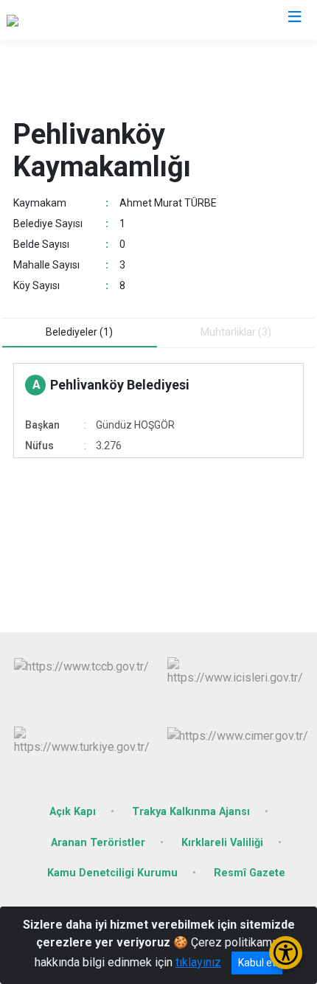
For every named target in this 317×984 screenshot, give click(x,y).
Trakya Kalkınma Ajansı (191, 811)
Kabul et (257, 963)
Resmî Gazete (249, 873)
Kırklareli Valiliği (222, 842)
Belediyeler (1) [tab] (79, 332)
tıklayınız (198, 962)
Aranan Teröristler (98, 842)
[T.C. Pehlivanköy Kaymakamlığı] (85, 20)
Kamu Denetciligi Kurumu (112, 873)
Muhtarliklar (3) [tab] (236, 332)
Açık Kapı (72, 811)
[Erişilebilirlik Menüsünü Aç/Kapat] (285, 952)
